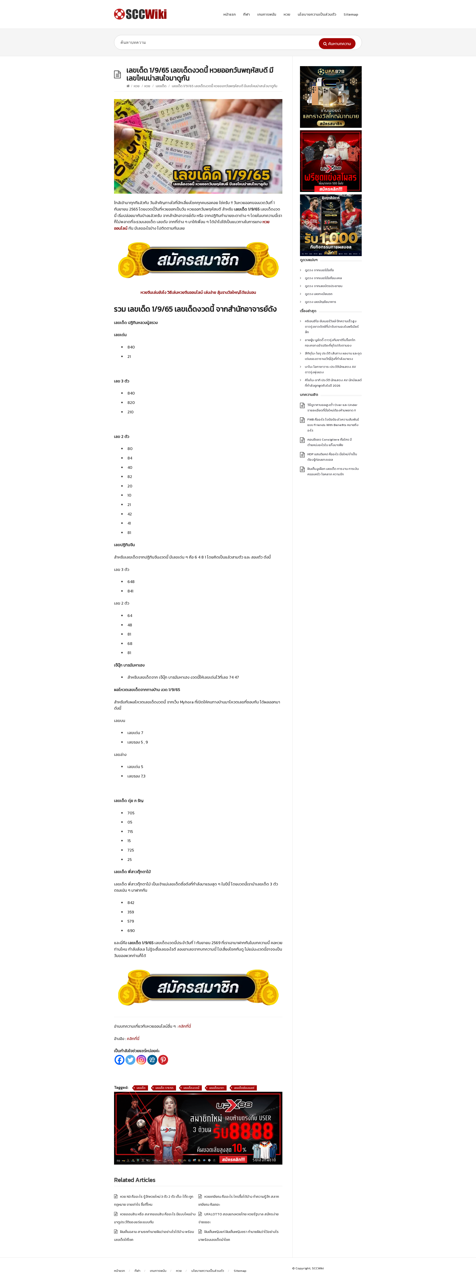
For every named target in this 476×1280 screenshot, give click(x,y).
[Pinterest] (163, 1060)
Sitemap (351, 14)
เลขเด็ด (161, 86)
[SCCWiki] (141, 14)
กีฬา (246, 14)
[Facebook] (119, 1060)
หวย (287, 14)
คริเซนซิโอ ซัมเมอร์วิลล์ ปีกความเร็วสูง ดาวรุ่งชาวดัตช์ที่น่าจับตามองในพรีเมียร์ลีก (332, 326)
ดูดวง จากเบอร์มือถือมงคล (323, 278)
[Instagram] (141, 1060)
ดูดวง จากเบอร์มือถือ (319, 270)
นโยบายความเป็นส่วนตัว (317, 14)
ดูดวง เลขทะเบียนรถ (318, 294)
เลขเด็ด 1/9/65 (164, 1088)
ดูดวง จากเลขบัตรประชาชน (323, 286)
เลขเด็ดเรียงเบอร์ (244, 1088)
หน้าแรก (229, 14)
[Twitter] (130, 1060)
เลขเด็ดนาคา (216, 1088)
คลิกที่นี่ (184, 1026)
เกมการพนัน (266, 14)
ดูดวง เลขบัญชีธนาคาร (320, 301)
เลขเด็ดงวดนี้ (191, 1088)
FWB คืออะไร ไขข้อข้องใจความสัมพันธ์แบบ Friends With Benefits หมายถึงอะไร (333, 425)
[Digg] (152, 1060)
